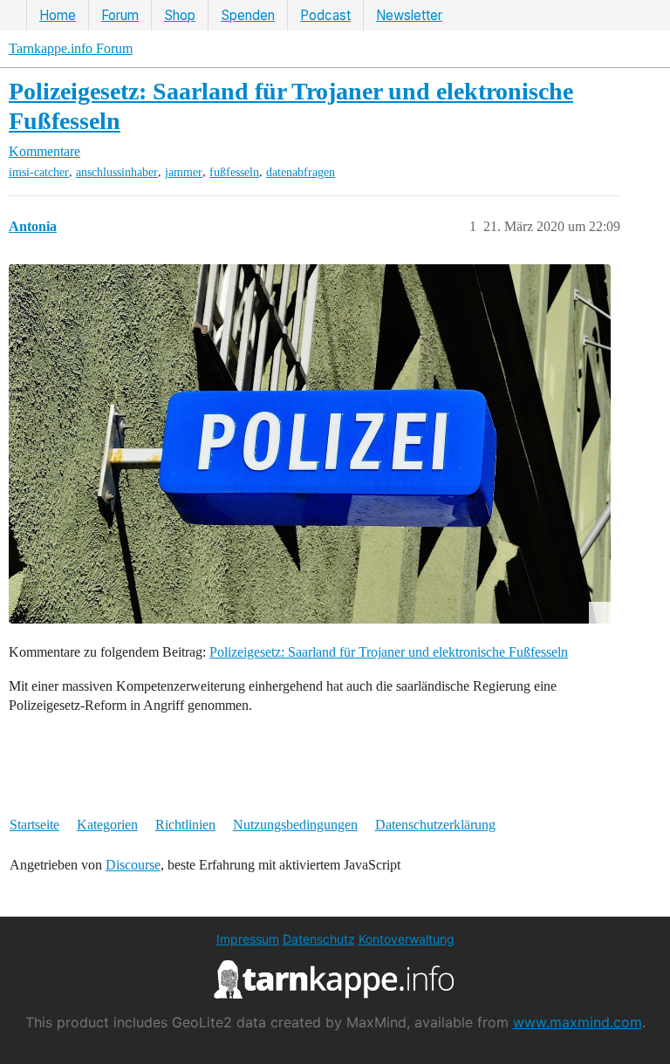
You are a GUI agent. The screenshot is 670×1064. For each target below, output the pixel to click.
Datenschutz (319, 938)
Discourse (133, 864)
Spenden (248, 15)
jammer (183, 172)
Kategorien (107, 824)
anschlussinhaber (117, 172)
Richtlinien (185, 824)
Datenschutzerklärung (435, 824)
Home (57, 15)
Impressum (247, 938)
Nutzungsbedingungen (295, 824)
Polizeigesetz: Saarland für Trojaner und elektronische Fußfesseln (388, 652)
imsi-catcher (39, 172)
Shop (179, 15)
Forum (120, 15)
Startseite (34, 824)
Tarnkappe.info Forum (71, 48)
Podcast (325, 15)
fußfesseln (234, 172)
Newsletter (409, 15)
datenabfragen (300, 172)
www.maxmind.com (577, 1022)
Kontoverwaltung (407, 938)
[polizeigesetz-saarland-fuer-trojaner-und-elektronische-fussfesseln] (310, 444)
